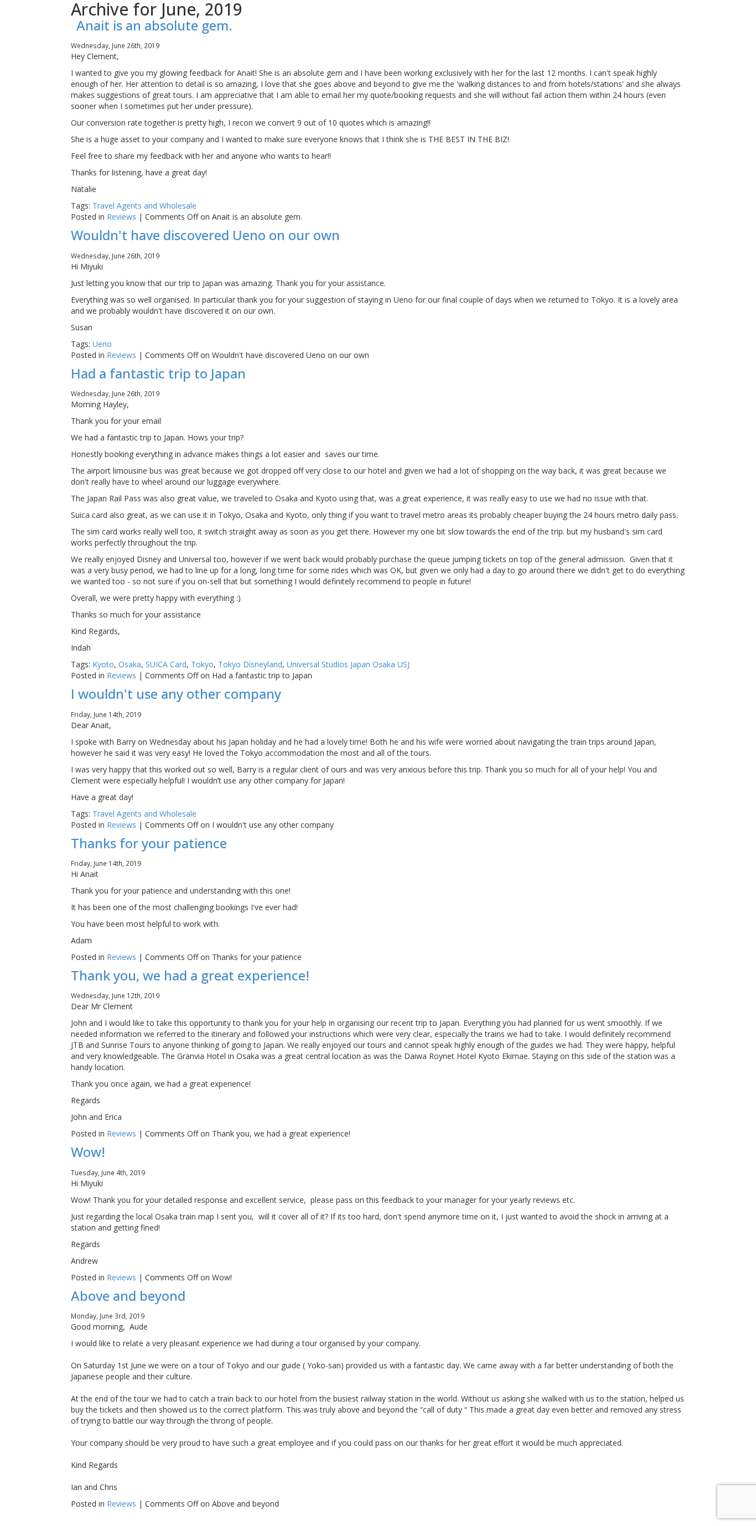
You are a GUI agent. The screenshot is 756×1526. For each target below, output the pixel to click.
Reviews (121, 216)
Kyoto (103, 664)
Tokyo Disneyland (250, 664)
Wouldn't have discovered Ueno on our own (205, 235)
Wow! (88, 1152)
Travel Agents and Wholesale (144, 205)
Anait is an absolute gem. (154, 25)
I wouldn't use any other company (176, 693)
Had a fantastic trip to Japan (158, 373)
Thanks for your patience (149, 843)
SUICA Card (166, 664)
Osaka (129, 664)
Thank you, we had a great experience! (190, 975)
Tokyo (202, 664)
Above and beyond (128, 1295)
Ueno (102, 344)
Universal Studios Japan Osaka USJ (348, 664)
